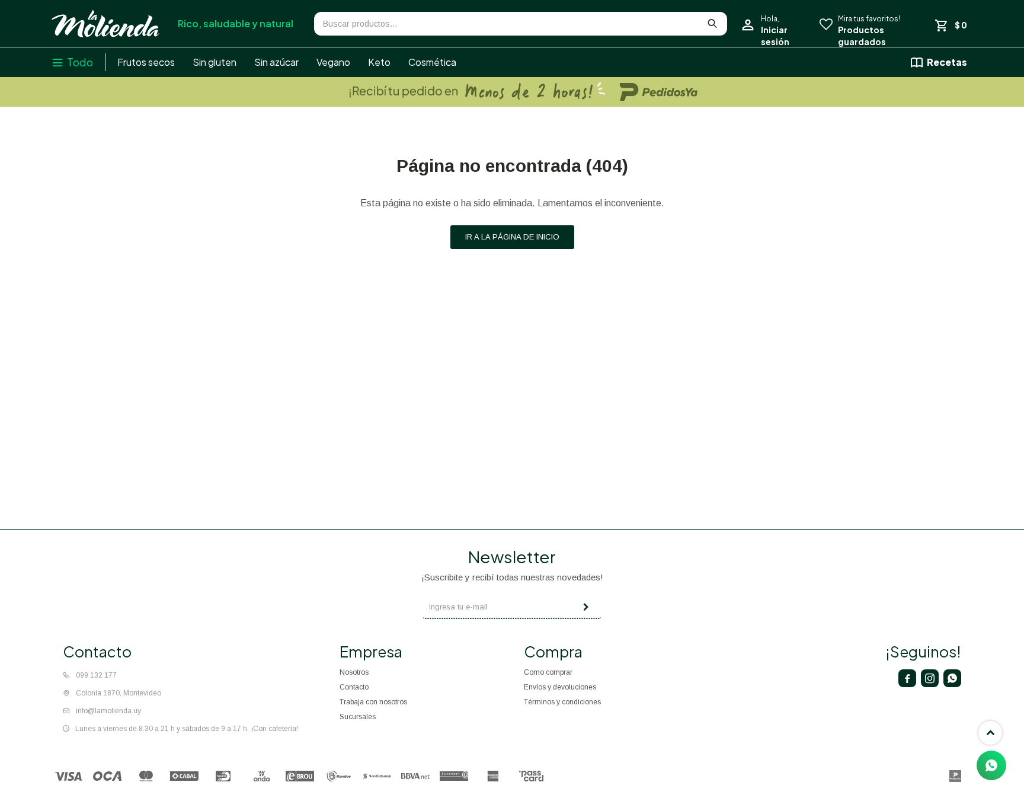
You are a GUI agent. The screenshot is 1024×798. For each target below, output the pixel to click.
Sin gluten (214, 62)
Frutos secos (146, 62)
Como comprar (548, 672)
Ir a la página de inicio (512, 236)
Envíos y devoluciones (560, 687)
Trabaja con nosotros (373, 702)
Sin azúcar (276, 62)
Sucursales (358, 717)
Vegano (333, 62)
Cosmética (432, 62)
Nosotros (354, 672)
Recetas (947, 62)
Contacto (354, 687)
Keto (379, 62)
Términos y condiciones (562, 702)
